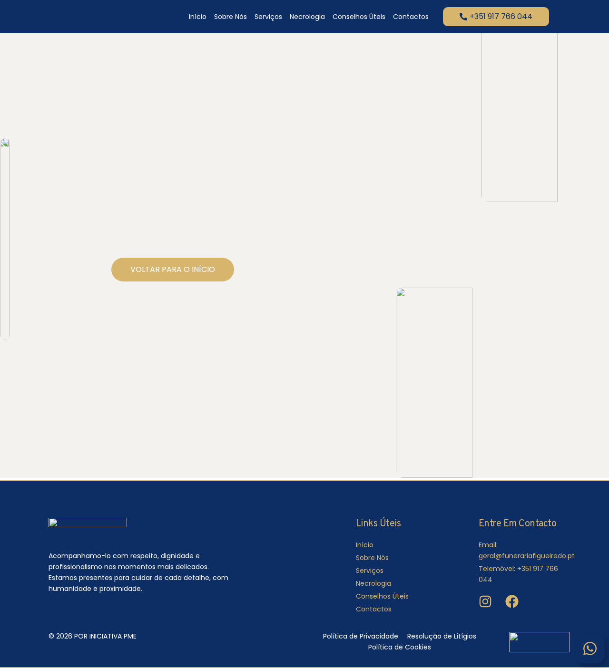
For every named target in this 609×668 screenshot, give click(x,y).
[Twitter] (78, 613)
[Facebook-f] (52, 613)
